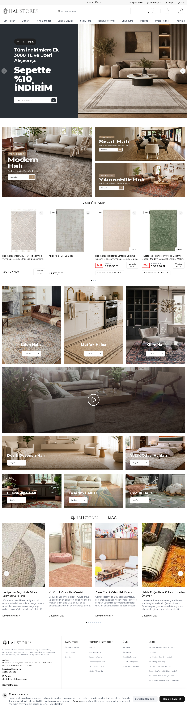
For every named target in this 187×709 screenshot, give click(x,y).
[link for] (47, 162)
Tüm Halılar (8, 20)
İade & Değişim (95, 652)
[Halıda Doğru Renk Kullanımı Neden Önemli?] (163, 555)
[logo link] (20, 11)
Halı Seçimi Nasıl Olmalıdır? (160, 657)
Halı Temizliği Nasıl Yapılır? (160, 666)
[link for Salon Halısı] (31, 325)
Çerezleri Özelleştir (145, 699)
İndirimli (180, 20)
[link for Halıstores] (93, 71)
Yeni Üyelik (127, 647)
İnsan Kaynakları (72, 647)
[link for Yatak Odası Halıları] (155, 453)
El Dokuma (127, 20)
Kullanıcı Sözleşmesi (131, 666)
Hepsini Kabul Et (172, 699)
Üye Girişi (127, 652)
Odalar (25, 20)
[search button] (59, 11)
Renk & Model (43, 20)
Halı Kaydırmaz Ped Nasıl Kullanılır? (164, 680)
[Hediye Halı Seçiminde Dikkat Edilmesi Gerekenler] (23, 555)
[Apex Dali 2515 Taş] (70, 230)
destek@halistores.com (14, 679)
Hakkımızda (70, 652)
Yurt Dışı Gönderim (97, 666)
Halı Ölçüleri (154, 652)
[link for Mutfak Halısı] (93, 325)
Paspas (144, 20)
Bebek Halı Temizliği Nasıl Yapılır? (163, 671)
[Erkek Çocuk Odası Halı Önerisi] (116, 555)
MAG (112, 518)
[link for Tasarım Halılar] (93, 491)
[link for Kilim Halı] (155, 325)
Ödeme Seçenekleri (97, 661)
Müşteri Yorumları (96, 671)
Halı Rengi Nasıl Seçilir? (158, 661)
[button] (4, 71)
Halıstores (8, 256)
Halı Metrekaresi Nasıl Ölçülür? (162, 647)
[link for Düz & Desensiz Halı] (62, 453)
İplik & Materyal (106, 20)
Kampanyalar (155, 2)
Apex (52, 256)
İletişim (170, 2)
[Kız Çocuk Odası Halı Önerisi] (70, 555)
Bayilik (68, 657)
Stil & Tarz (85, 20)
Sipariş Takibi (137, 2)
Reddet (77, 701)
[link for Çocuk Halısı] (155, 491)
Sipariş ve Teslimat (96, 657)
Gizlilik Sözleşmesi (130, 661)
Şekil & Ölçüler (65, 20)
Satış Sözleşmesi (129, 657)
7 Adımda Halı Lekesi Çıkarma (161, 676)
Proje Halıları (162, 20)
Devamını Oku (10, 615)
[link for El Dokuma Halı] (31, 491)
